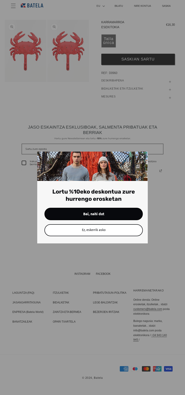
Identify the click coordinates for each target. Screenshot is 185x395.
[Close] (142, 157)
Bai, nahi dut (93, 214)
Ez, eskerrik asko (94, 230)
